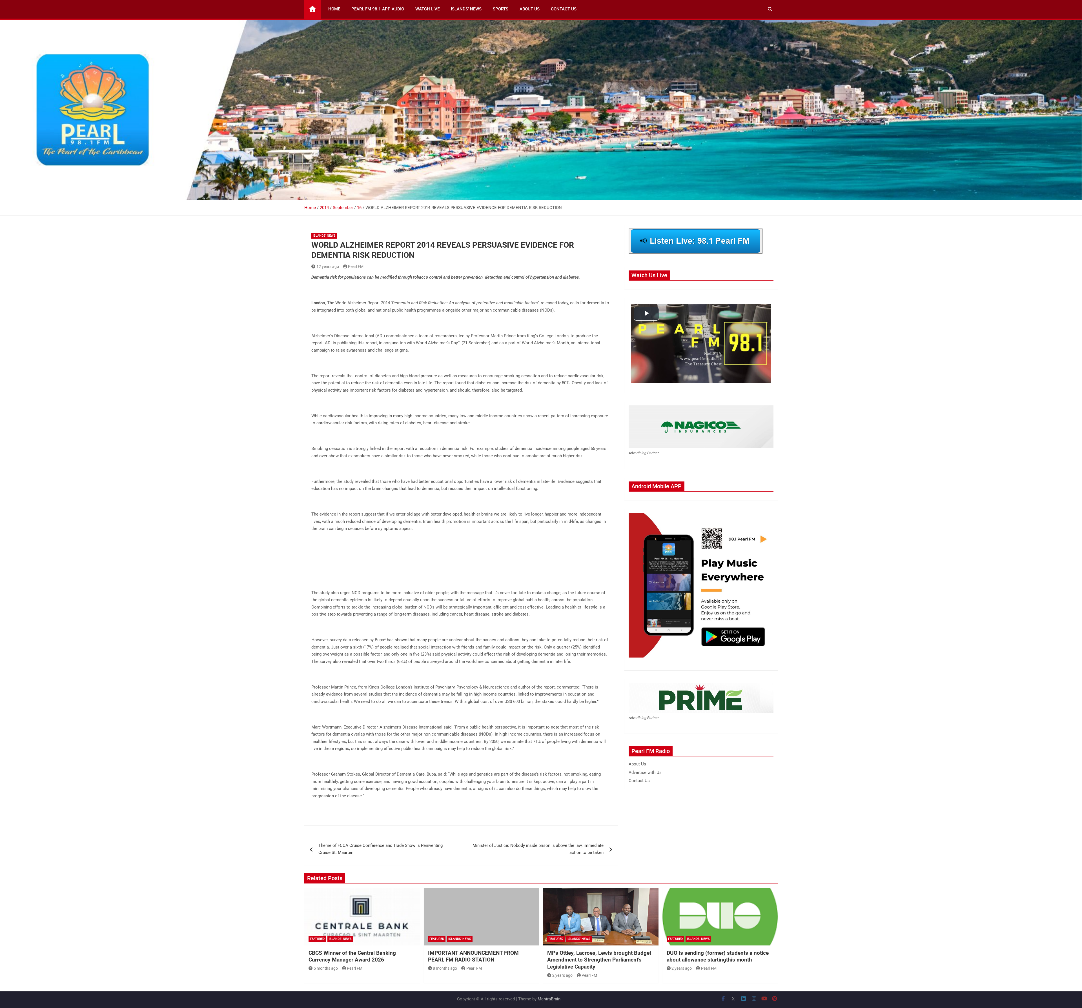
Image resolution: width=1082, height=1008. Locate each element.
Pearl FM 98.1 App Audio (377, 9)
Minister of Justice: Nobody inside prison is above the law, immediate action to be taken (538, 849)
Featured (317, 939)
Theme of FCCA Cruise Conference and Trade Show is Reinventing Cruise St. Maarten (380, 849)
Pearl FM (355, 266)
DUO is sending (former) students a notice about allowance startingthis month (718, 956)
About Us (530, 9)
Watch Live (427, 9)
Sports (500, 9)
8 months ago (445, 968)
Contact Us (564, 9)
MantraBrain (549, 999)
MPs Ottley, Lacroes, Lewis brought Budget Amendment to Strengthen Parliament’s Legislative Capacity (599, 960)
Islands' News (324, 235)
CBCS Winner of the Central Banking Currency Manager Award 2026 (352, 956)
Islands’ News (466, 9)
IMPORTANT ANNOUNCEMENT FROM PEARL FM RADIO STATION (473, 956)
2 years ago (562, 975)
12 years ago (327, 266)
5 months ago (326, 968)
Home (334, 9)
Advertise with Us (645, 772)
